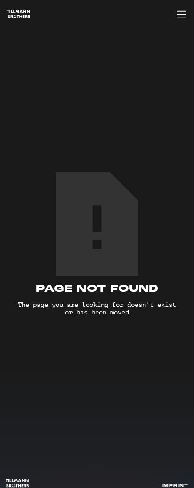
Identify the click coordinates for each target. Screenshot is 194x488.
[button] (179, 14)
